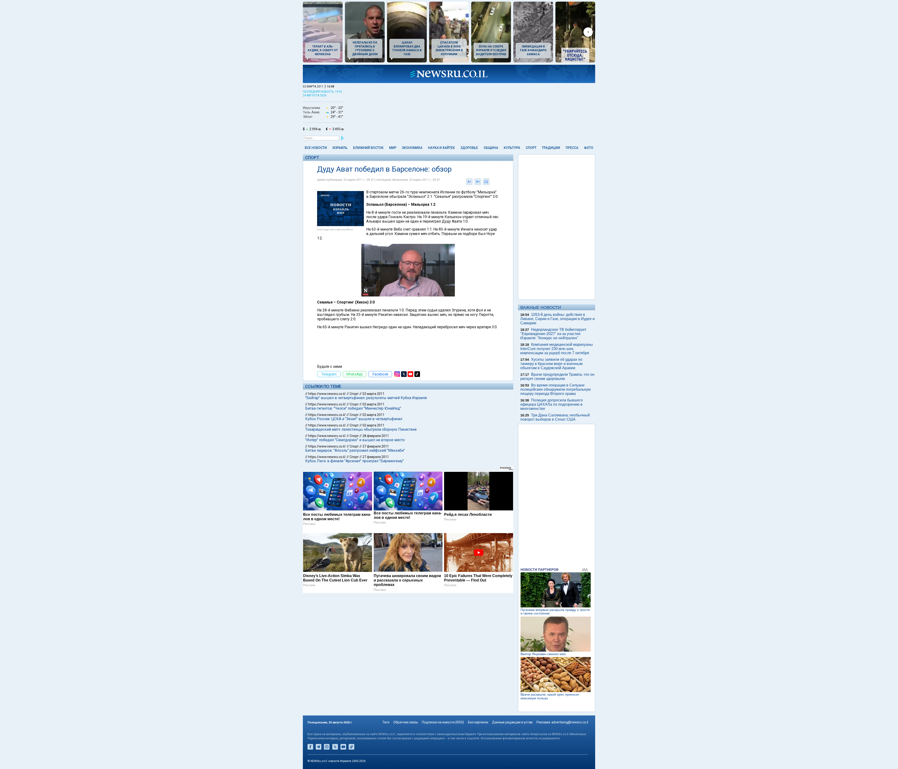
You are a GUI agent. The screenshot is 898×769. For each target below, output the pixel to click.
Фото (588, 148)
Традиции (551, 148)
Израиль (340, 148)
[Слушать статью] (491, 181)
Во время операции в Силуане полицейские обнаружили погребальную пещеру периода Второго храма (555, 389)
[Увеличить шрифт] (477, 181)
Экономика (412, 148)
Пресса (572, 148)
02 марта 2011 (373, 394)
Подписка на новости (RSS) (443, 722)
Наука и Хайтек (441, 148)
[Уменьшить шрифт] (469, 181)
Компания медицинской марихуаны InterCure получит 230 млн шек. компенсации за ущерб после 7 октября (556, 349)
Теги (385, 722)
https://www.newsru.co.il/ (327, 394)
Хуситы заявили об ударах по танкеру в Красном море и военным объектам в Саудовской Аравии (551, 363)
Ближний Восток (368, 148)
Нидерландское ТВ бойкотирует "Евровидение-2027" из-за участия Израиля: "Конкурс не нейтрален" (553, 334)
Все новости (316, 148)
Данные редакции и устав (512, 722)
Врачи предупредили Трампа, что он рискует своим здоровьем (557, 376)
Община (491, 148)
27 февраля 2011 (375, 446)
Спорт (531, 148)
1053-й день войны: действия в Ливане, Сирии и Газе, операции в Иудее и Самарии (557, 319)
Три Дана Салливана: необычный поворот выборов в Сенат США (555, 417)
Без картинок (478, 722)
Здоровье (469, 148)
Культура (512, 148)
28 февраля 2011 (375, 436)
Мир (392, 148)
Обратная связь (405, 722)
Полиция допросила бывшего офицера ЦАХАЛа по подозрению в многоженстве (551, 404)
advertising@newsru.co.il (569, 722)
